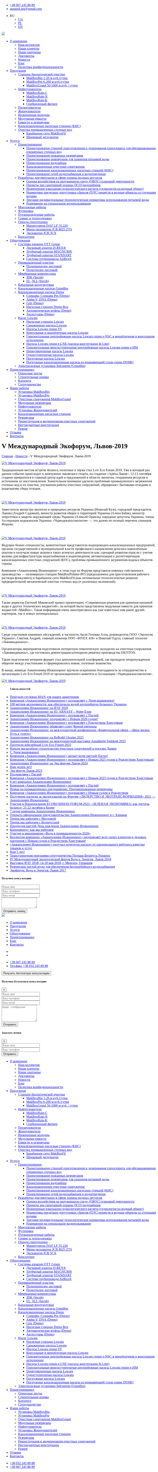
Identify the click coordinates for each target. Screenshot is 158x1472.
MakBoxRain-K (37, 100)
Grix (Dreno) (34, 303)
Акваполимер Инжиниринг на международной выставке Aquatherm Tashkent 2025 (68, 741)
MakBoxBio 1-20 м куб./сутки (47, 78)
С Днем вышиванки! (24, 752)
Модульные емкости (32, 118)
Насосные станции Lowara (45, 321)
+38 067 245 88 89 (22, 5)
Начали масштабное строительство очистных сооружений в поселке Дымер (63, 748)
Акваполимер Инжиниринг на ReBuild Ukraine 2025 (47, 737)
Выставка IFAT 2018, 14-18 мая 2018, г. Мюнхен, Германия (51, 863)
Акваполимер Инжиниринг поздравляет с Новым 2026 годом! (54, 719)
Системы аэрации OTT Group (39, 244)
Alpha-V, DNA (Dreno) (41, 299)
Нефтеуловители (30, 89)
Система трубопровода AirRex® (49, 259)
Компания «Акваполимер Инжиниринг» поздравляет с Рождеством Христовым (66, 722)
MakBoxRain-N (37, 96)
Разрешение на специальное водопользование (58, 203)
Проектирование (30, 144)
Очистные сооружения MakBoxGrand (44, 399)
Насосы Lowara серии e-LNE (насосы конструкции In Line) (67, 343)
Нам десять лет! (21, 767)
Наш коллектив (29, 45)
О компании (18, 41)
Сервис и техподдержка (35, 218)
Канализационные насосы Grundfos (43, 288)
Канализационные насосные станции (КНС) (49, 126)
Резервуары (26, 417)
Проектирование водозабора (46, 163)
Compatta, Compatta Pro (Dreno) (48, 296)
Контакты (17, 436)
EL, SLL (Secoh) (37, 281)
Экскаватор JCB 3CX (41, 233)
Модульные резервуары (34, 403)
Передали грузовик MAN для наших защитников (44, 697)
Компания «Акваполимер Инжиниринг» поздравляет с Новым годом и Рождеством (69, 793)
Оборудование (20, 240)
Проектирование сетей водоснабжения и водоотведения (66, 174)
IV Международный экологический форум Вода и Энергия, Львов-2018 (60, 859)
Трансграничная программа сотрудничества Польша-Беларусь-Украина (60, 855)
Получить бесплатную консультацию (26, 973)
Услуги (15, 141)
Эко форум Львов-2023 (26, 770)
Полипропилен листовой (44, 266)
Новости (24, 59)
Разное (23, 428)
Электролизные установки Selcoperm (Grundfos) (51, 366)
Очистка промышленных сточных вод (45, 129)
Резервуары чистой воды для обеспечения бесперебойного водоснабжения (62, 866)
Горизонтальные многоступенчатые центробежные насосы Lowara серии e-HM (82, 347)
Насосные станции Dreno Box (47, 307)
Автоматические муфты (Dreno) (48, 310)
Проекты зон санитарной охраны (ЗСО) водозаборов (63, 185)
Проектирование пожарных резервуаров (54, 155)
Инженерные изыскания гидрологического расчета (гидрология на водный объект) (85, 188)
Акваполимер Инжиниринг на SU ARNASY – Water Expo (50, 711)
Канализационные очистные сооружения (55, 166)
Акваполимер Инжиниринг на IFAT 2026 (39, 708)
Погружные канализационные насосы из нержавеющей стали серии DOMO (80, 362)
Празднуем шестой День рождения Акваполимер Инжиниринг (54, 826)
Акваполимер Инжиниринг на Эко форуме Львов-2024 (49, 763)
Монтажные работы (32, 207)
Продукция (18, 70)
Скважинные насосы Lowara (46, 325)
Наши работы (19, 388)
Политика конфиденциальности (40, 67)
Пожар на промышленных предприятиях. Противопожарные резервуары (61, 789)
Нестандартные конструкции (38, 425)
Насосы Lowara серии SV (44, 329)
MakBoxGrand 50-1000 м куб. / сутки (52, 85)
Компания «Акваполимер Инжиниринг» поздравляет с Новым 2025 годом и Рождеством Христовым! (82, 759)
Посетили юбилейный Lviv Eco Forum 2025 (40, 745)
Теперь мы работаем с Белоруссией (34, 822)
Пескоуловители (29, 107)
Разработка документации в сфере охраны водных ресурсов (60, 177)
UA (20, 19)
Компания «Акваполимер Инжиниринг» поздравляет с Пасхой (54, 715)
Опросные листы (30, 373)
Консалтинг (26, 236)
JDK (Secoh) (34, 277)
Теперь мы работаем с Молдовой (33, 818)
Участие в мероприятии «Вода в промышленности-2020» (50, 833)
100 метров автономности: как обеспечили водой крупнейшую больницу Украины (68, 704)
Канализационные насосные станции (44, 414)
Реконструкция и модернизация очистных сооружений (56, 421)
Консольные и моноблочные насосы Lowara (57, 332)
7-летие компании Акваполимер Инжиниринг (42, 811)
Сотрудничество (29, 384)
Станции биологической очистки (41, 74)
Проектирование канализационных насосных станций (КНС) (69, 170)
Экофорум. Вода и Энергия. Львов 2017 (38, 870)
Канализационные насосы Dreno (41, 292)
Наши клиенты (28, 48)
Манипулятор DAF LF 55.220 (47, 225)
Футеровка (25, 211)
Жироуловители (29, 111)
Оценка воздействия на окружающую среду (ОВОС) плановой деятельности (80, 181)
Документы (26, 56)
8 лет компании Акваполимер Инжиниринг (41, 781)
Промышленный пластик (36, 262)
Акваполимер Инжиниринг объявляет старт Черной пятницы (53, 726)
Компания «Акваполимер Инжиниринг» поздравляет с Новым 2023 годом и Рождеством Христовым (81, 778)
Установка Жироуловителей (37, 410)
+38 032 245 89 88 (29, 966)
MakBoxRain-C (36, 93)
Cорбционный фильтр (41, 104)
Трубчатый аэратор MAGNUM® (49, 251)
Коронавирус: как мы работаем (31, 829)
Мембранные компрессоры (37, 273)
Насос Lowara (27, 318)
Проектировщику (22, 369)
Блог (21, 63)
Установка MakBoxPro (33, 395)
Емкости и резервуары (33, 122)
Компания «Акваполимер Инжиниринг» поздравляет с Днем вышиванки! (62, 700)
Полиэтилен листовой (42, 270)
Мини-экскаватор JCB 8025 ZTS (49, 229)
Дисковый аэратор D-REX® (46, 248)
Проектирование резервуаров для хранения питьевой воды (67, 159)
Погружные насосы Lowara (45, 358)
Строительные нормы (33, 377)
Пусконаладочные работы (36, 214)
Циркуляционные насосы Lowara (49, 351)
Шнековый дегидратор (42, 137)
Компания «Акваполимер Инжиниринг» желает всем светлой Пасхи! (59, 756)
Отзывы (15, 432)
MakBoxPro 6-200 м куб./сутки (47, 81)
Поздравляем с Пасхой (26, 774)
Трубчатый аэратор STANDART (49, 255)
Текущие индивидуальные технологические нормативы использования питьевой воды (87, 200)
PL (20, 23)
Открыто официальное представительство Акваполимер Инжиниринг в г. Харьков (68, 815)
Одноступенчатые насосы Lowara (50, 355)
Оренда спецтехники (33, 222)
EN (20, 27)
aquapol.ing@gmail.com (26, 8)
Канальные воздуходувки (36, 284)
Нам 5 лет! (17, 852)
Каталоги (24, 380)
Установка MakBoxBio (34, 391)
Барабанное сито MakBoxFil (46, 133)
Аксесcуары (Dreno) (40, 314)
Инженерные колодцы (34, 115)
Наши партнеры (29, 52)
